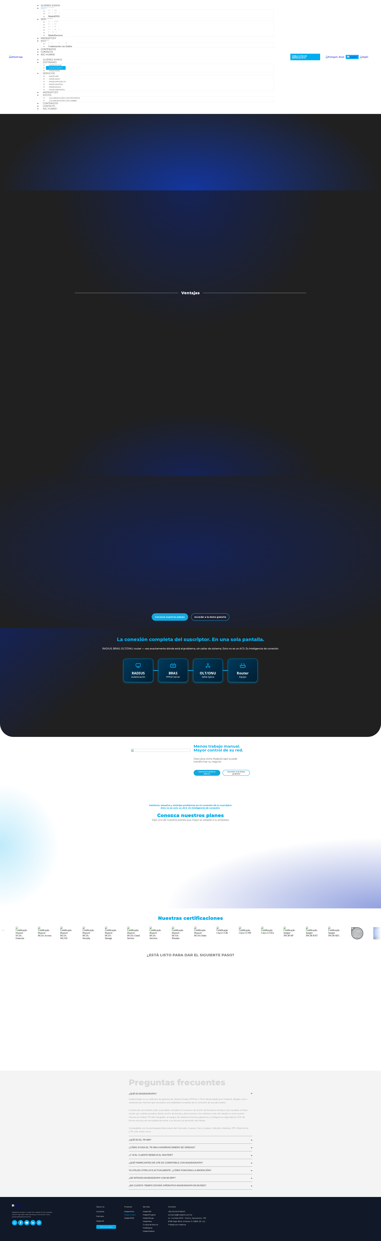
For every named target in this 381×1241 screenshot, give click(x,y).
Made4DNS (54, 16)
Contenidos (48, 49)
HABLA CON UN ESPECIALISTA (299, 57)
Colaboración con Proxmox (64, 98)
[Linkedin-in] (33, 1222)
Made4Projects (57, 81)
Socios (45, 41)
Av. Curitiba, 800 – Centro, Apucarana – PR (187, 1218)
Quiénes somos (50, 5)
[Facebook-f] (20, 1222)
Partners (100, 1216)
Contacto (47, 52)
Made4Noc (54, 79)
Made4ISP (54, 76)
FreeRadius (55, 87)
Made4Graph (56, 68)
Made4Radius (56, 84)
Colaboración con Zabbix (60, 46)
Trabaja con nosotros (177, 1225)
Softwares (50, 62)
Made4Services (55, 35)
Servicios (49, 73)
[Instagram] (39, 1222)
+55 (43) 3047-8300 (176, 1211)
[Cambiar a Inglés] (364, 57)
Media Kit (100, 1221)
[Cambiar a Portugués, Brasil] (335, 57)
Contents (100, 1211)
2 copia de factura (150, 1225)
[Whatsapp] (14, 1222)
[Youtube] (26, 1222)
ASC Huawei (48, 54)
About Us (100, 1207)
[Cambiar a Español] (352, 57)
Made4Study (48, 38)
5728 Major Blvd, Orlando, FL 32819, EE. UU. (187, 1221)
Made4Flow (55, 65)
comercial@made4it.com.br (180, 1215)
